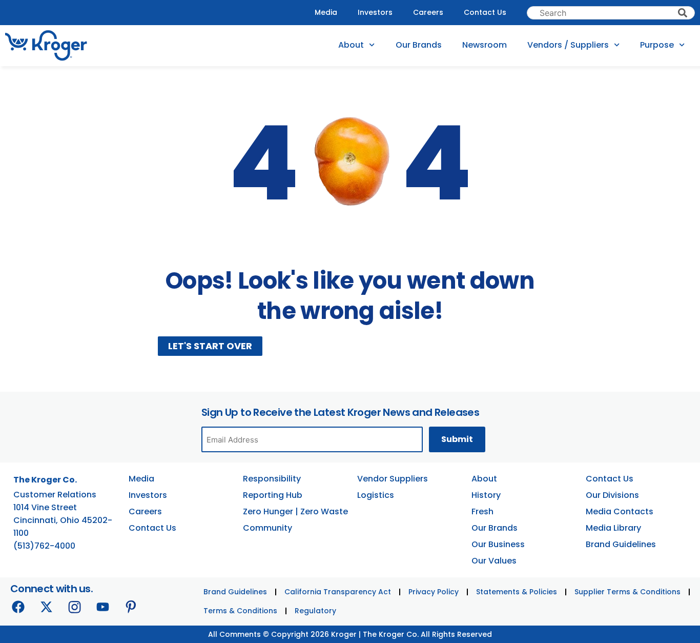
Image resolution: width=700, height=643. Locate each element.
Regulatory (315, 611)
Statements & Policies (516, 592)
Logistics (375, 495)
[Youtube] (102, 606)
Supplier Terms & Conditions (627, 592)
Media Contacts (619, 511)
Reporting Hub (272, 495)
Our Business (498, 544)
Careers (428, 12)
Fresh (482, 511)
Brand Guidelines (621, 544)
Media (326, 12)
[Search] (682, 13)
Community (267, 528)
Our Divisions (612, 495)
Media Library (613, 528)
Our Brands (419, 45)
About (351, 45)
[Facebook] (18, 606)
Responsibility (272, 479)
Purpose (657, 45)
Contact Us (485, 12)
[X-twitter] (46, 606)
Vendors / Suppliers (568, 45)
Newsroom (484, 45)
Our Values (494, 561)
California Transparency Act (337, 592)
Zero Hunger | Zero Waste (295, 511)
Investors (375, 12)
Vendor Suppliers (392, 479)
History (486, 495)
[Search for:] (611, 12)
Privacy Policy (433, 592)
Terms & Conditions (240, 611)
